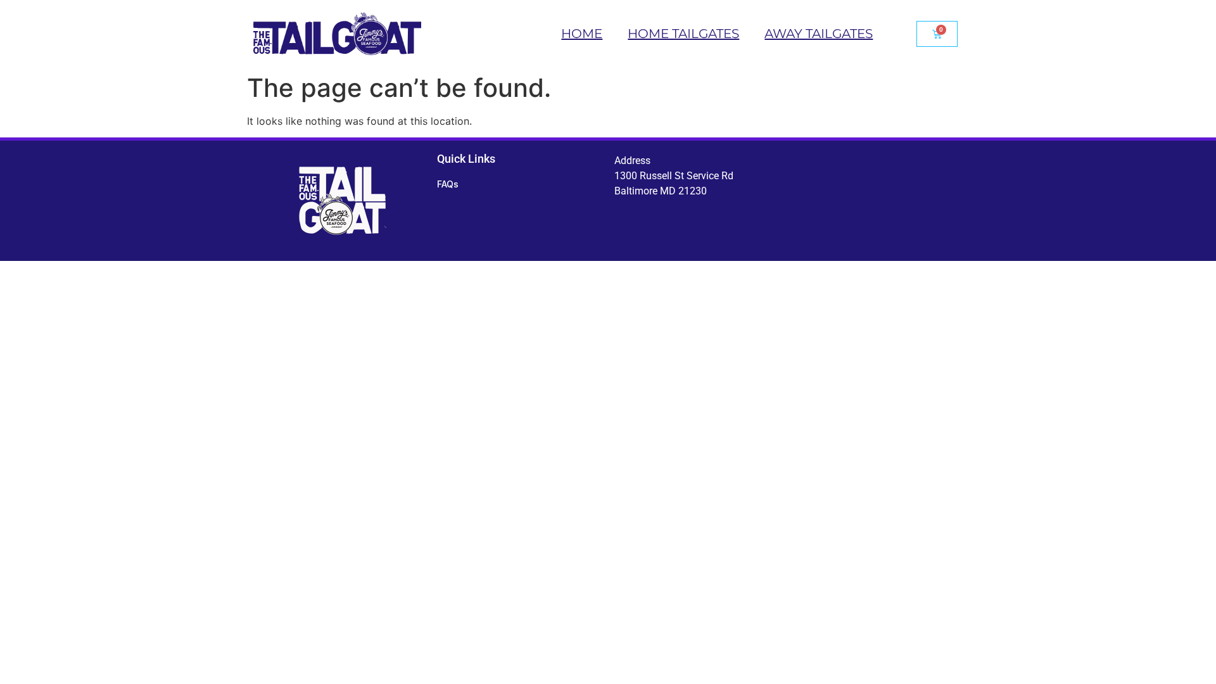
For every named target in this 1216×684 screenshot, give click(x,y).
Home (581, 33)
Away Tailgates (818, 33)
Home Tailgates (683, 33)
